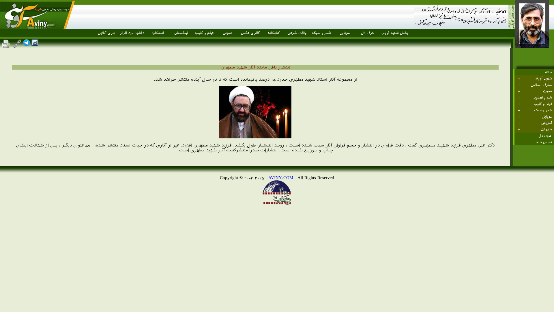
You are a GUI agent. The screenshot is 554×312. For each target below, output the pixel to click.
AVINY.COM (280, 177)
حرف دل (368, 33)
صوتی (227, 33)
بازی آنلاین (106, 33)
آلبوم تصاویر (542, 98)
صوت (547, 91)
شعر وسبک (543, 110)
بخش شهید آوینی (394, 33)
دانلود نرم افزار (132, 33)
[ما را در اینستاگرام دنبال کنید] (34, 44)
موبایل (345, 33)
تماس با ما (544, 142)
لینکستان (181, 33)
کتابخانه (274, 33)
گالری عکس (250, 33)
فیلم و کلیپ (204, 33)
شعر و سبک (321, 33)
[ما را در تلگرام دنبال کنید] (26, 44)
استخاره (158, 33)
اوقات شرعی (297, 33)
